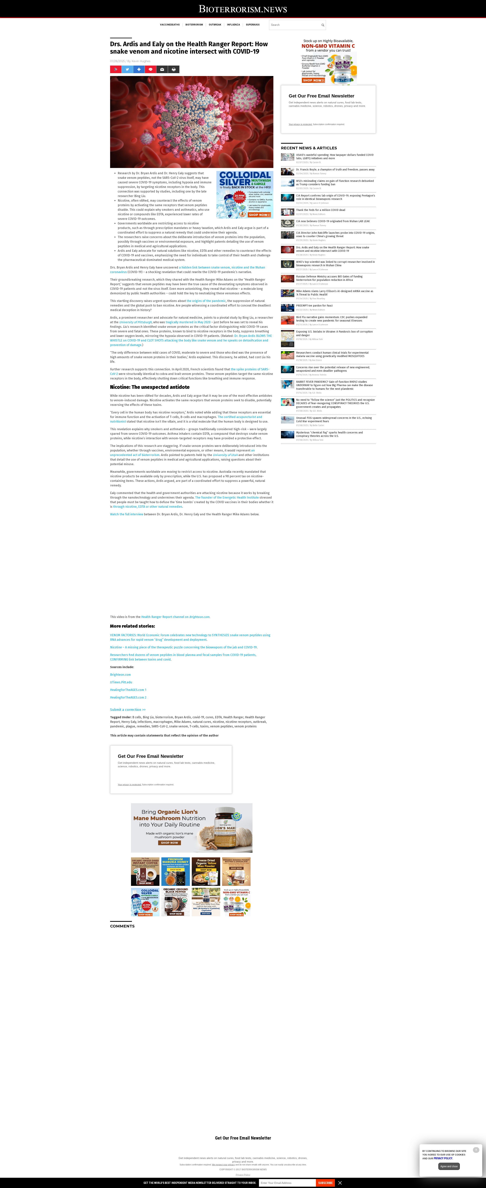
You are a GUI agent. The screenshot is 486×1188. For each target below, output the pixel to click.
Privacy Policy (243, 1175)
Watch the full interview (126, 514)
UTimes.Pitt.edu (121, 682)
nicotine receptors (239, 722)
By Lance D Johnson (319, 203)
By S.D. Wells (315, 393)
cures (209, 717)
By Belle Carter (317, 425)
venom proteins (245, 726)
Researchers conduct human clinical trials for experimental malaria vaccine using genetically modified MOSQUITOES (332, 354)
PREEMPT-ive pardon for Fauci (314, 305)
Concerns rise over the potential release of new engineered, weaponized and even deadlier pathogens (333, 369)
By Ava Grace (315, 360)
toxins (204, 726)
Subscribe (325, 1183)
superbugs (253, 24)
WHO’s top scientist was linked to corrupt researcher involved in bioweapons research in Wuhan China (335, 263)
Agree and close (449, 1166)
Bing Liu (148, 717)
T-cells (194, 726)
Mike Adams (182, 722)
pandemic (117, 726)
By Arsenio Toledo (318, 375)
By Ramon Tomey (318, 173)
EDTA (218, 717)
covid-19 (198, 717)
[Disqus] (191, 978)
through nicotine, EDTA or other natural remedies (147, 506)
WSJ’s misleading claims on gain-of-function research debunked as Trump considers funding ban (335, 182)
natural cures (202, 722)
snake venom (178, 726)
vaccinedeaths (170, 24)
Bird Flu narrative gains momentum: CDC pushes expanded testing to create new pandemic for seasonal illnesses (331, 319)
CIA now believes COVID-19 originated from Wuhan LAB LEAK (333, 221)
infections (145, 722)
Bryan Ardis (183, 717)
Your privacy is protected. (129, 784)
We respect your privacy (223, 1164)
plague (130, 726)
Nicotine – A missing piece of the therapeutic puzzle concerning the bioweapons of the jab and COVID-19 (183, 647)
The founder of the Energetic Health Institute (227, 497)
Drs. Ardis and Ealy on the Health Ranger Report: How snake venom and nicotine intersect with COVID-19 (332, 249)
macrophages (163, 722)
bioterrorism (194, 24)
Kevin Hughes (141, 61)
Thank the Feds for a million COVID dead (320, 210)
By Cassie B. (315, 162)
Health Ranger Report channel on (175, 617)
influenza (233, 24)
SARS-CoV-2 (159, 726)
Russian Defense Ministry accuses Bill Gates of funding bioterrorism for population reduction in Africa (329, 278)
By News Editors (317, 214)
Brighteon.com (120, 674)
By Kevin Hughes (317, 240)
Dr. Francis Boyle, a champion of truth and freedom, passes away (335, 169)
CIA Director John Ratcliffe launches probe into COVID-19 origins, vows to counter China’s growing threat (335, 234)
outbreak (215, 24)
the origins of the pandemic (206, 301)
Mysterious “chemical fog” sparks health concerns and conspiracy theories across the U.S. (329, 434)
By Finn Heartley (317, 298)
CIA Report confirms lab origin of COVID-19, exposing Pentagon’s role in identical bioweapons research (335, 197)
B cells (136, 717)
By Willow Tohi (316, 339)
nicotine (218, 722)
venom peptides (221, 726)
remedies (143, 726)
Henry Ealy (128, 722)
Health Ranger (233, 717)
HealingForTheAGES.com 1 (128, 690)
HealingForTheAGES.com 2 (128, 697)
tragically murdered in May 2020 (188, 322)
